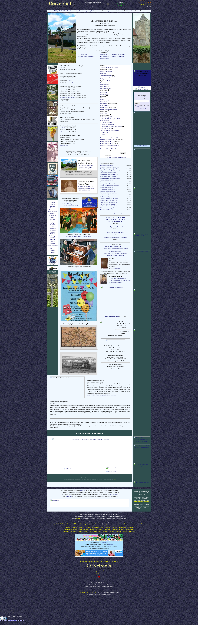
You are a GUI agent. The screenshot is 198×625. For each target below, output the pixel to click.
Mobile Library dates (106, 100)
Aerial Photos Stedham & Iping (109, 68)
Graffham (52, 217)
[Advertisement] (142, 404)
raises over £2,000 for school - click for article (78, 236)
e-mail (78, 518)
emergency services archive (110, 11)
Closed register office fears (107, 189)
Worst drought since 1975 (107, 187)
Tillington (52, 249)
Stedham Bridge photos (118, 54)
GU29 (70, 80)
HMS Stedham (104, 86)
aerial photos (103, 54)
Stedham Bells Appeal (106, 197)
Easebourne (52, 210)
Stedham (105, 531)
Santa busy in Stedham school (108, 176)
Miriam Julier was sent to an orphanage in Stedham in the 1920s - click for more (86, 188)
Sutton (52, 247)
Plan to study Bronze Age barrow (109, 193)
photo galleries (90, 11)
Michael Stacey (104, 94)
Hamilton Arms (104, 84)
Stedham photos (104, 58)
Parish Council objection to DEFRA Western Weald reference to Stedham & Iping (115, 247)
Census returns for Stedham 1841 (109, 138)
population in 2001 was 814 (67, 97)
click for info (116, 268)
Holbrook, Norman (105, 88)
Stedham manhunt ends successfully (110, 178)
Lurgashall (53, 230)
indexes (110, 544)
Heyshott (52, 221)
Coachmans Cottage (106, 75)
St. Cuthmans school (106, 122)
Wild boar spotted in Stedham (108, 200)
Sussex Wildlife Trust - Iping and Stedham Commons (101, 395)
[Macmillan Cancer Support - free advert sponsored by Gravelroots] (142, 487)
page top (99, 573)
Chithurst (52, 202)
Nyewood (52, 237)
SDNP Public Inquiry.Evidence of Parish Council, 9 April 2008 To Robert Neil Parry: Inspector (115, 253)
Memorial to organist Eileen (108, 191)
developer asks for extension (108, 195)
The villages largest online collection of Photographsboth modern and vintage (85, 167)
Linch (52, 226)
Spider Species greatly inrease (108, 172)
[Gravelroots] (99, 569)
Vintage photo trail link (118, 56)
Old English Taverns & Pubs (70, 11)
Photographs (103, 103)
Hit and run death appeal (107, 208)
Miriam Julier (104, 98)
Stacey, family (104, 113)
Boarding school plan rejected (108, 169)
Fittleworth (52, 215)
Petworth (52, 239)
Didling (52, 206)
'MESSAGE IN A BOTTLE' (88, 592)
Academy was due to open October (109, 167)
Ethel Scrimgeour (105, 83)
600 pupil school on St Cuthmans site (110, 171)
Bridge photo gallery (106, 71)
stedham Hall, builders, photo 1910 (110, 119)
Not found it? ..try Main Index (108, 149)
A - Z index (63, 128)
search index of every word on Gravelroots (142, 108)
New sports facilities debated (108, 184)
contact (138, 11)
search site (108, 155)
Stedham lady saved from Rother (109, 206)
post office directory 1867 (107, 141)
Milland (52, 234)
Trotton (53, 250)
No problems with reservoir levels (109, 185)
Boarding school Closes (106, 165)
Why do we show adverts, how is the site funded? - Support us (99, 561)
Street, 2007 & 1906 (106, 128)
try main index (142, 97)
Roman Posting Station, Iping (108, 109)
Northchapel (52, 236)
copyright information (99, 571)
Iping (52, 223)
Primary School (104, 105)
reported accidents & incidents (115, 214)
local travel (99, 11)
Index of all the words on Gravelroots (115, 157)
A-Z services (63, 132)
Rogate (53, 241)
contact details (64, 145)
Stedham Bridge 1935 (106, 117)
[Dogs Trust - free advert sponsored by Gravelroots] (142, 460)
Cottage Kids (104, 79)
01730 (71, 82)
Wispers (102, 134)
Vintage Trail (58, 11)
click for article (78, 268)
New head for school (105, 182)
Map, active (103, 92)
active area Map (82, 54)
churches (121, 11)
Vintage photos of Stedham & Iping (110, 130)
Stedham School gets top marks (70, 204)
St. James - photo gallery (107, 124)
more (142, 11)
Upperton (52, 252)
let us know (69, 496)
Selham (53, 243)
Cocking (52, 204)
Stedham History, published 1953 (109, 145)
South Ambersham (52, 245)
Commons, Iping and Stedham (108, 77)
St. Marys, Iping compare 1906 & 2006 (111, 126)
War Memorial (104, 132)
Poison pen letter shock (106, 180)
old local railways (130, 11)
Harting (52, 219)
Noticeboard (103, 102)
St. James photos (104, 56)
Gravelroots (104, 542)
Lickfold (52, 225)
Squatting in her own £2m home (109, 198)
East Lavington (52, 212)
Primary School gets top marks (108, 202)
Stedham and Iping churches (86, 56)
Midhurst (52, 232)
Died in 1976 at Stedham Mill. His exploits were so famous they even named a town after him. (120, 280)
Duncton (52, 208)
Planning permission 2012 (70, 206)
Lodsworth (53, 228)
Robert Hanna (104, 107)
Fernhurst (52, 213)
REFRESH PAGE (142, 146)
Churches (103, 73)
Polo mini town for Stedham (107, 204)
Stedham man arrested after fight (109, 174)
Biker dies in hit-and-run (107, 210)
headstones (82, 11)
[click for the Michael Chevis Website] (90, 465)
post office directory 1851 (107, 139)
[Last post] (142, 142)
